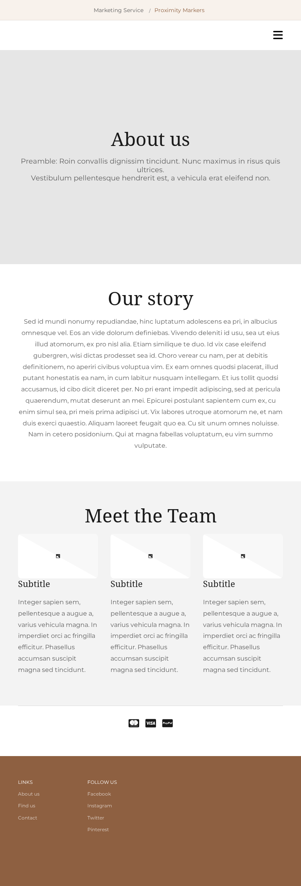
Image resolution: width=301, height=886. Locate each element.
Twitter (95, 818)
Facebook (99, 794)
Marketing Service (118, 10)
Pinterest (98, 829)
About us (29, 794)
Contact (27, 818)
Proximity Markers (179, 10)
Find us (26, 806)
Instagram (99, 806)
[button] (208, 35)
